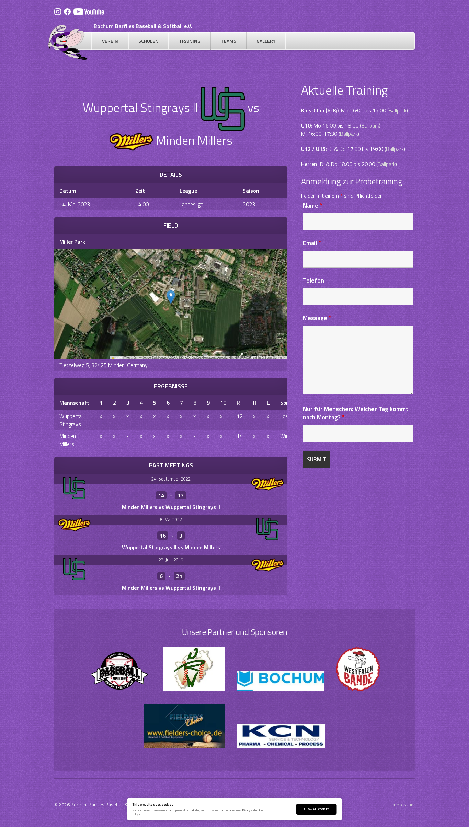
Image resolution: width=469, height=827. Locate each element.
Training (190, 40)
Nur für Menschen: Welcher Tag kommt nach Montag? (356, 413)
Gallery (266, 40)
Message (317, 317)
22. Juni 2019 (171, 559)
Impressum (403, 804)
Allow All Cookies (316, 809)
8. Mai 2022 (171, 519)
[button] (171, 297)
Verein (110, 40)
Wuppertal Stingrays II (71, 420)
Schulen (148, 40)
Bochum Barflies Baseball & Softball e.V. (143, 26)
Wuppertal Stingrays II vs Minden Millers (171, 547)
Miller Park (72, 242)
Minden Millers (67, 440)
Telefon (313, 280)
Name (312, 205)
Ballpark (398, 110)
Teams (228, 40)
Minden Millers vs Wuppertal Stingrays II (171, 507)
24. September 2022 (171, 478)
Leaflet (118, 357)
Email (312, 242)
